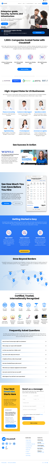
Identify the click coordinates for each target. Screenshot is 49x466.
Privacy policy (3, 462)
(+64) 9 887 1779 (40, 449)
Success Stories (29, 445)
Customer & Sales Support (24, 112)
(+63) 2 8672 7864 (40, 452)
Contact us (28, 453)
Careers (27, 451)
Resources (28, 449)
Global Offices (28, 447)
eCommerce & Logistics (40, 131)
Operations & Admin (40, 112)
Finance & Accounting (9, 112)
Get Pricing (5, 23)
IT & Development (24, 131)
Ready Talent (28, 440)
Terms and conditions (12, 462)
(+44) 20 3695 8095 (41, 446)
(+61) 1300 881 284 (40, 443)
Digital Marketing (8, 131)
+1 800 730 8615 (40, 440)
